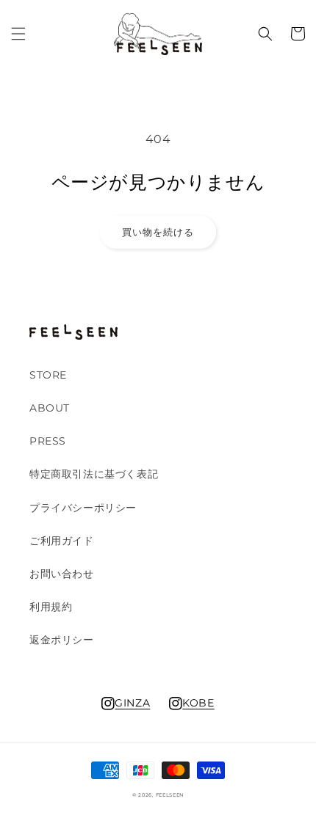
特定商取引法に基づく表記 (93, 474)
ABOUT (49, 408)
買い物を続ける (158, 232)
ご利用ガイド (61, 540)
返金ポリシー (61, 639)
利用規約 (50, 606)
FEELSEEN (170, 795)
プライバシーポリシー (83, 507)
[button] (18, 34)
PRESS (47, 441)
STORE (48, 374)
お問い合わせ (61, 573)
